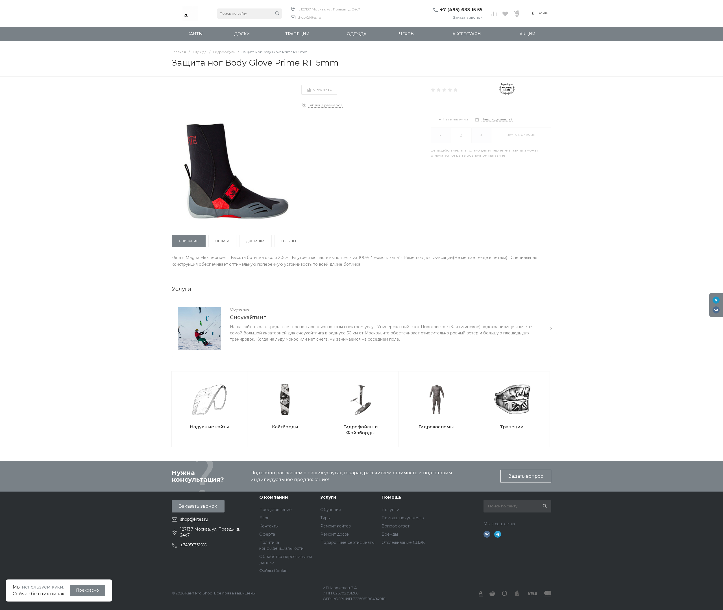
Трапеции (512, 426)
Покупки (390, 509)
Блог (264, 517)
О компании (273, 497)
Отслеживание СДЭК (403, 542)
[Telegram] (716, 300)
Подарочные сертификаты (347, 542)
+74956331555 (193, 545)
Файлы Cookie (273, 570)
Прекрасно (87, 590)
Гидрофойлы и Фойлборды (360, 429)
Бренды (390, 534)
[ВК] (716, 309)
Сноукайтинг (248, 317)
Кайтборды (285, 426)
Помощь (391, 497)
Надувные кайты (209, 426)
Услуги (328, 497)
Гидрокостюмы (436, 426)
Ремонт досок (334, 534)
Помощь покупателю (403, 517)
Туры (325, 517)
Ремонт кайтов (335, 526)
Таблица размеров (325, 105)
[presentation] (551, 328)
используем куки (42, 587)
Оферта (267, 534)
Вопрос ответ (396, 526)
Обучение (240, 309)
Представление (275, 509)
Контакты (268, 526)
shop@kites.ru (309, 17)
